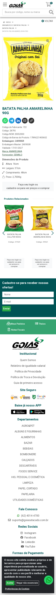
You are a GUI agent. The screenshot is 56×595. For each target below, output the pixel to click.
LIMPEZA (28, 482)
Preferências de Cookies (17, 589)
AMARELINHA (15, 151)
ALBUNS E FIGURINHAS (28, 431)
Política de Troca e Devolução (28, 377)
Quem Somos (28, 360)
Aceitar (10, 583)
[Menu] (5, 4)
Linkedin (30, 542)
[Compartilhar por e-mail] (25, 120)
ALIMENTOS (28, 437)
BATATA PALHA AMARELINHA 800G (42, 235)
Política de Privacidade (28, 371)
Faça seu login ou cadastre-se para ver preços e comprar (28, 186)
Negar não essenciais (27, 583)
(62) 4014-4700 (29, 515)
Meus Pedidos (17, 324)
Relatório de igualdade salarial (28, 365)
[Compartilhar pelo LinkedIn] (18, 120)
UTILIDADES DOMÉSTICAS (28, 499)
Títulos (42, 324)
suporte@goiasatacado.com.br (29, 520)
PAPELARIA (28, 494)
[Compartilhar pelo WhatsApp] (5, 120)
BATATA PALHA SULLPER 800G (14, 235)
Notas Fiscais (18, 330)
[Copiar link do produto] (31, 120)
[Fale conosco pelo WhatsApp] (48, 580)
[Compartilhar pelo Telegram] (11, 120)
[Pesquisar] (51, 12)
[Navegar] (3, 233)
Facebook (30, 537)
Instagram (30, 533)
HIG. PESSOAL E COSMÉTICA (28, 477)
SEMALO (18, 155)
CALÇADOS (28, 460)
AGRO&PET (28, 425)
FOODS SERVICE (28, 471)
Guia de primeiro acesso (28, 382)
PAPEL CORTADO (28, 488)
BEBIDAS (28, 448)
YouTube (29, 546)
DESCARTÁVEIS (28, 465)
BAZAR (28, 442)
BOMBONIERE (28, 454)
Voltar (48, 21)
